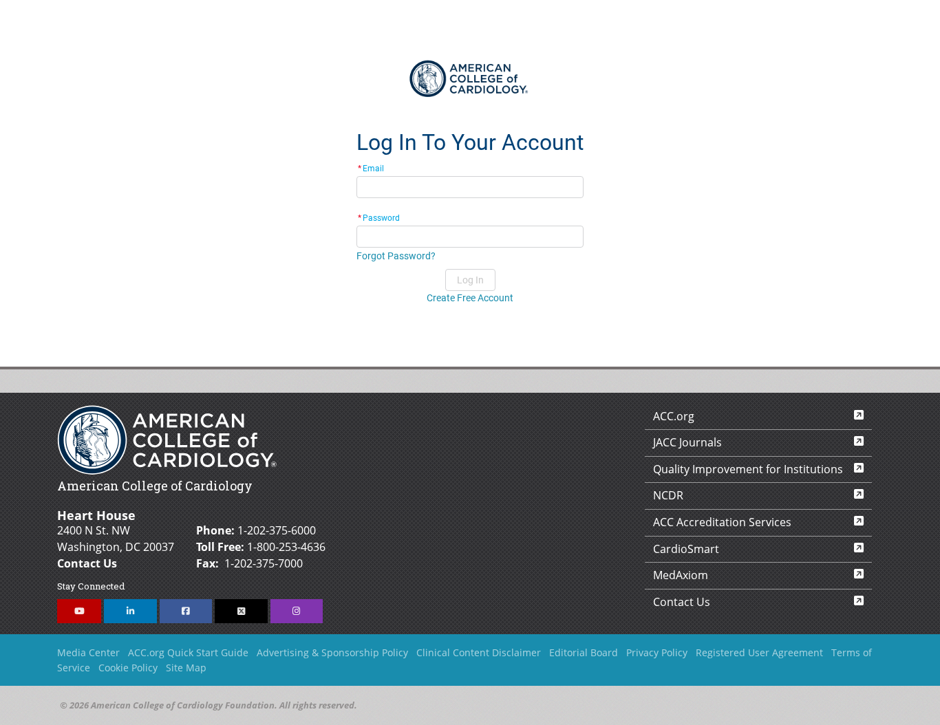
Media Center (88, 652)
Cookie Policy (128, 667)
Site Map (186, 667)
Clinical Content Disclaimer (478, 652)
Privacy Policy (656, 652)
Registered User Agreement (759, 652)
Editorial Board (583, 652)
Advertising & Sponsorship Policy (332, 652)
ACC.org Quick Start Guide (188, 652)
